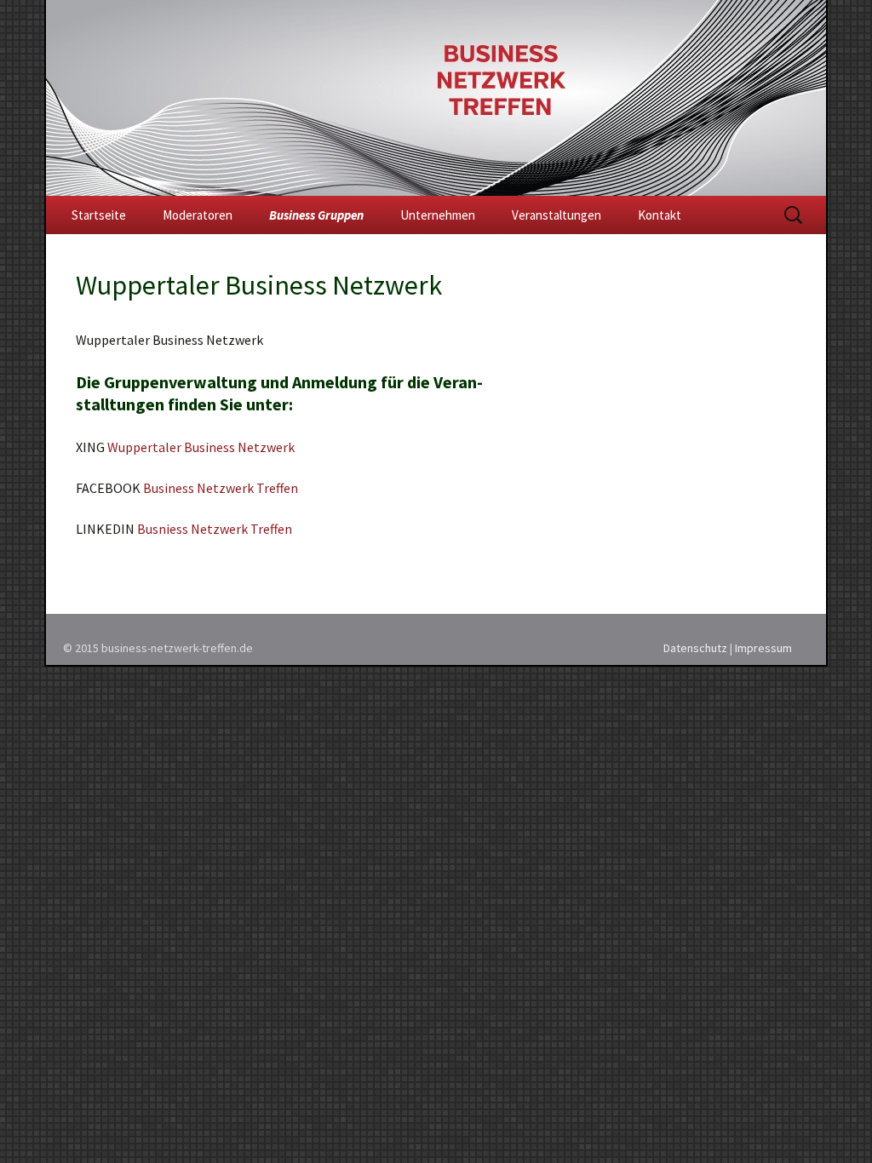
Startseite (99, 215)
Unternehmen (437, 215)
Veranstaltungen (556, 215)
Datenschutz (695, 648)
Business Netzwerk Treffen (220, 487)
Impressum (763, 648)
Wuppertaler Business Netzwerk (201, 446)
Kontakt (659, 215)
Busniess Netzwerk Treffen (214, 528)
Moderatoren (197, 215)
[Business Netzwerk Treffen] (436, 98)
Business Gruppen (316, 215)
